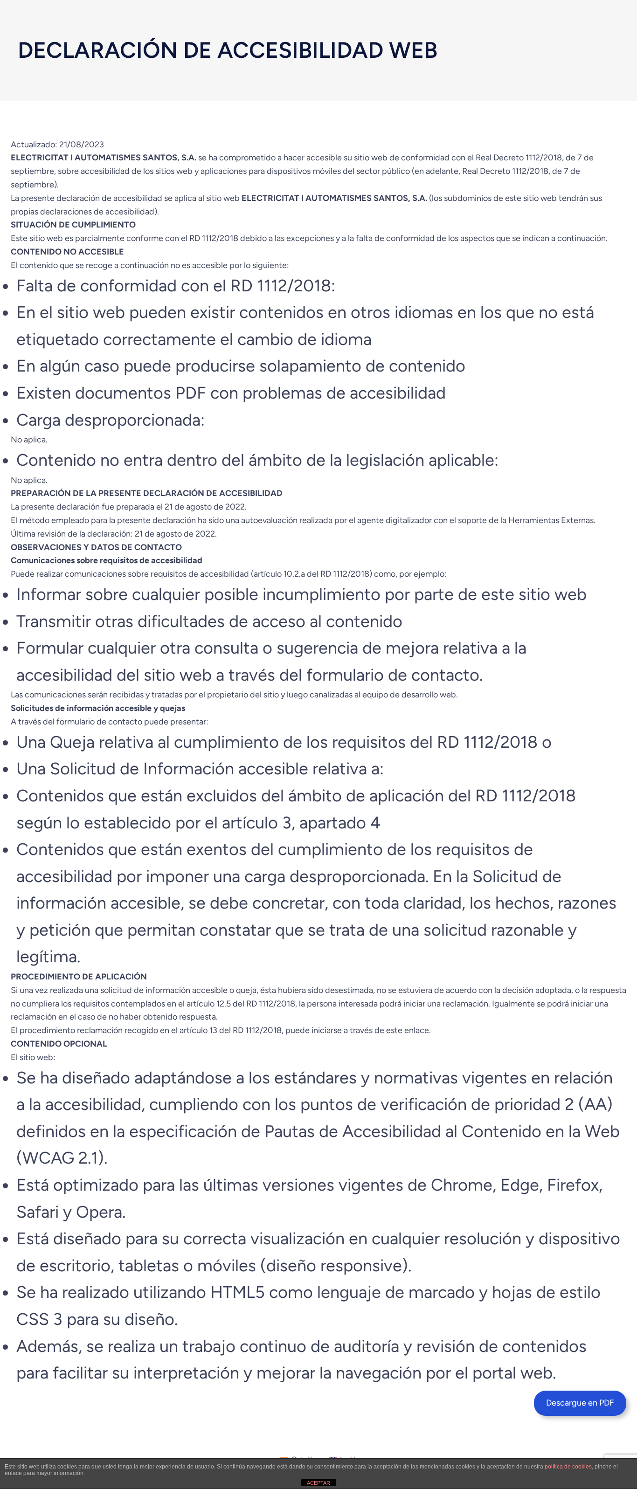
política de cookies (568, 1466)
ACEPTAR (318, 1483)
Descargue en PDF (580, 1403)
